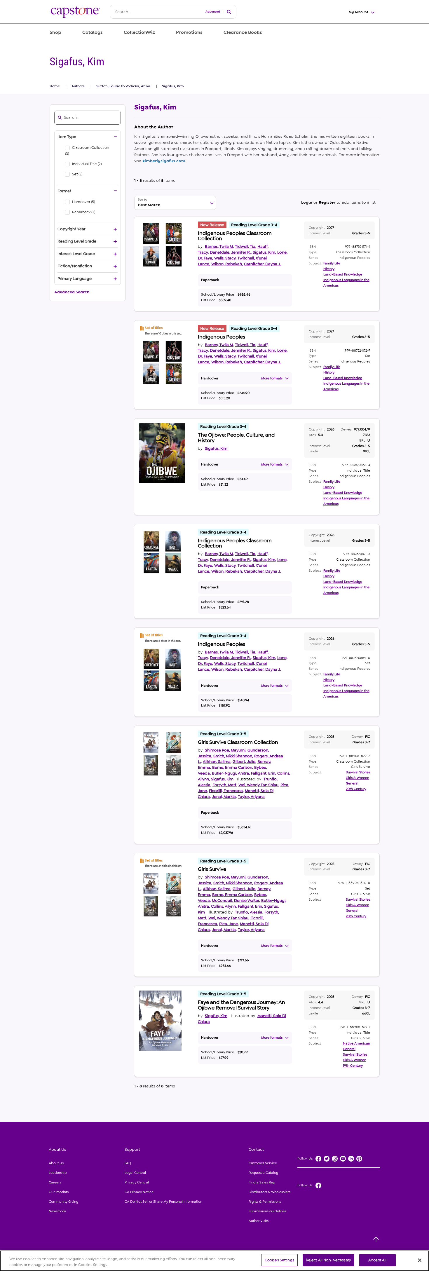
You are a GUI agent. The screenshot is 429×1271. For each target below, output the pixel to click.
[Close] (419, 1260)
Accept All (377, 1260)
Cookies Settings (279, 1260)
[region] (214, 1260)
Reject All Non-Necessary (328, 1260)
